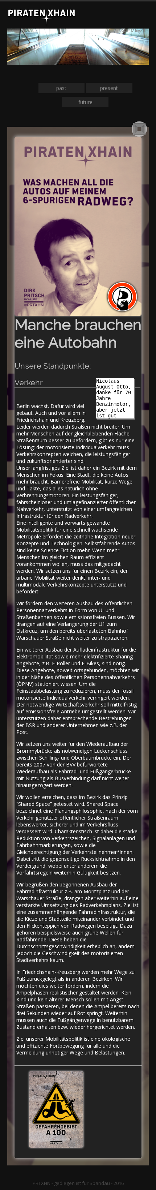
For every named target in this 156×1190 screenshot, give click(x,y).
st (64, 88)
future (85, 102)
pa (59, 88)
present (109, 88)
